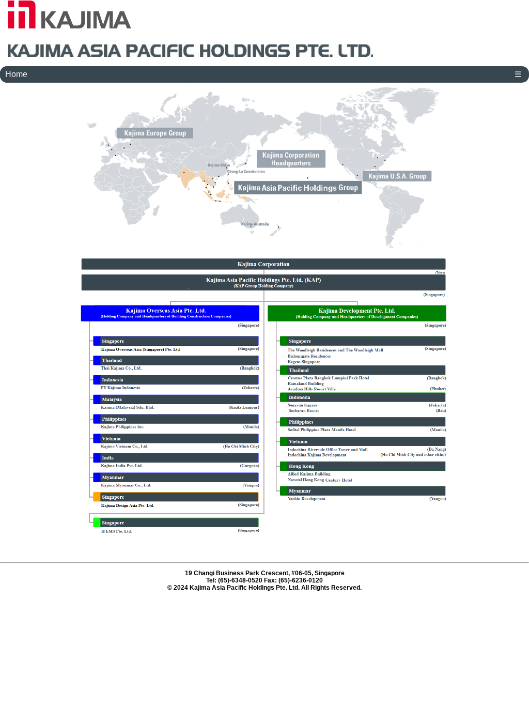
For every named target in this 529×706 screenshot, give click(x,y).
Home (16, 74)
